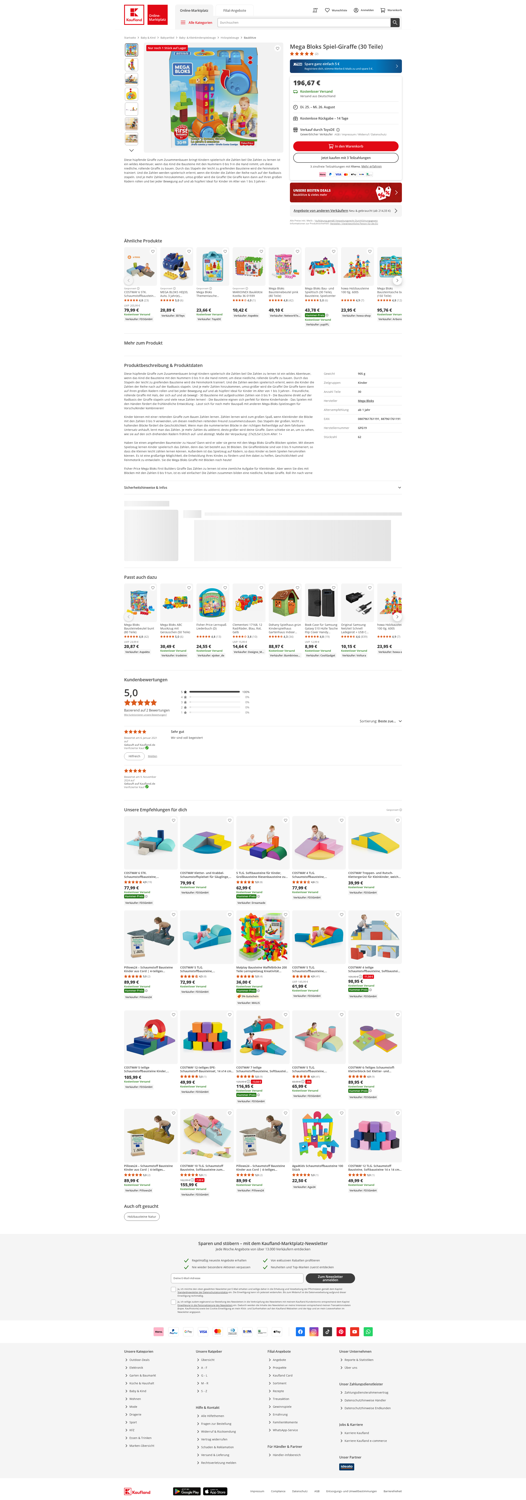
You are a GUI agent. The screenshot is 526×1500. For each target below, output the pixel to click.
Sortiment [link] (279, 1383)
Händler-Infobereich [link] (287, 1455)
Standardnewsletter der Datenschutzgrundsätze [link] (203, 1292)
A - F (204, 1368)
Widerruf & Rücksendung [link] (218, 1431)
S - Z (204, 1391)
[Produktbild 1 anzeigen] (131, 49)
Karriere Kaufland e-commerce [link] (366, 1441)
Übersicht (208, 1360)
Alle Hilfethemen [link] (212, 1416)
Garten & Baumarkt (142, 1375)
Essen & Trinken (140, 1438)
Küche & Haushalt (141, 1383)
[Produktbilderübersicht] (131, 98)
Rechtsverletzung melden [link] (218, 1463)
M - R (204, 1383)
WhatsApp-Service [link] (285, 1430)
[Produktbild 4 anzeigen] (131, 94)
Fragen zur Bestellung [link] (216, 1424)
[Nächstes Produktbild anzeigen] (131, 150)
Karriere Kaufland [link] (357, 1433)
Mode (133, 1407)
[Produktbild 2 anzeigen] (131, 64)
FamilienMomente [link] (285, 1422)
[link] (235, 10)
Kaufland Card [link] (283, 1375)
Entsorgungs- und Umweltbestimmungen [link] (351, 1491)
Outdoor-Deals (139, 1360)
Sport (133, 1422)
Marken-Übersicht (141, 1446)
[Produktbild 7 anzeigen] (131, 138)
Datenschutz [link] (300, 1491)
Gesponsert (130, 288)
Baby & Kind (137, 1391)
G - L (204, 1375)
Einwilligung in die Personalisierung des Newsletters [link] (205, 1305)
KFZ (131, 1430)
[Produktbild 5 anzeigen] (131, 109)
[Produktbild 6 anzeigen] (131, 123)
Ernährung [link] (280, 1414)
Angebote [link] (279, 1360)
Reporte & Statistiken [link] (359, 1360)
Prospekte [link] (279, 1368)
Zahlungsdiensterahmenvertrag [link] (366, 1392)
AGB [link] (317, 1491)
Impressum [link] (257, 1491)
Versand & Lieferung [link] (215, 1455)
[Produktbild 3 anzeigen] (131, 79)
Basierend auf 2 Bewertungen (147, 710)
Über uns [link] (351, 1368)
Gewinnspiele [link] (282, 1407)
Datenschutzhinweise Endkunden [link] (368, 1408)
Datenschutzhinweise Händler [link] (365, 1400)
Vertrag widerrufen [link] (214, 1439)
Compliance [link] (278, 1491)
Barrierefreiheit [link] (393, 1491)
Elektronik (136, 1368)
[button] (215, 692)
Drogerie (135, 1414)
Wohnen (135, 1399)
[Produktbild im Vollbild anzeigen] (213, 98)
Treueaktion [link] (281, 1399)
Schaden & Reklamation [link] (217, 1447)
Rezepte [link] (278, 1391)
